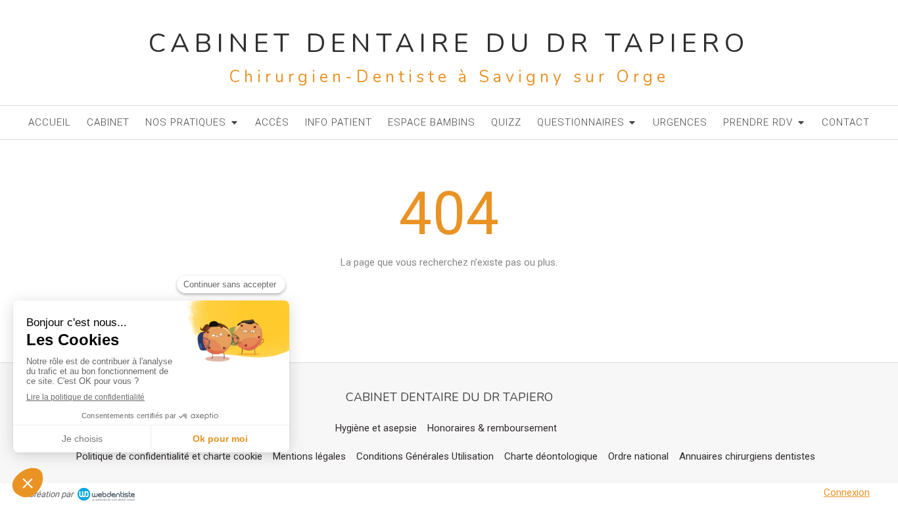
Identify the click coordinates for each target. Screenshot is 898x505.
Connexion (847, 492)
